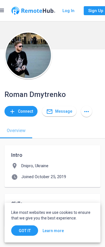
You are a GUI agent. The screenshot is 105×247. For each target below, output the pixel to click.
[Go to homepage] (33, 10)
